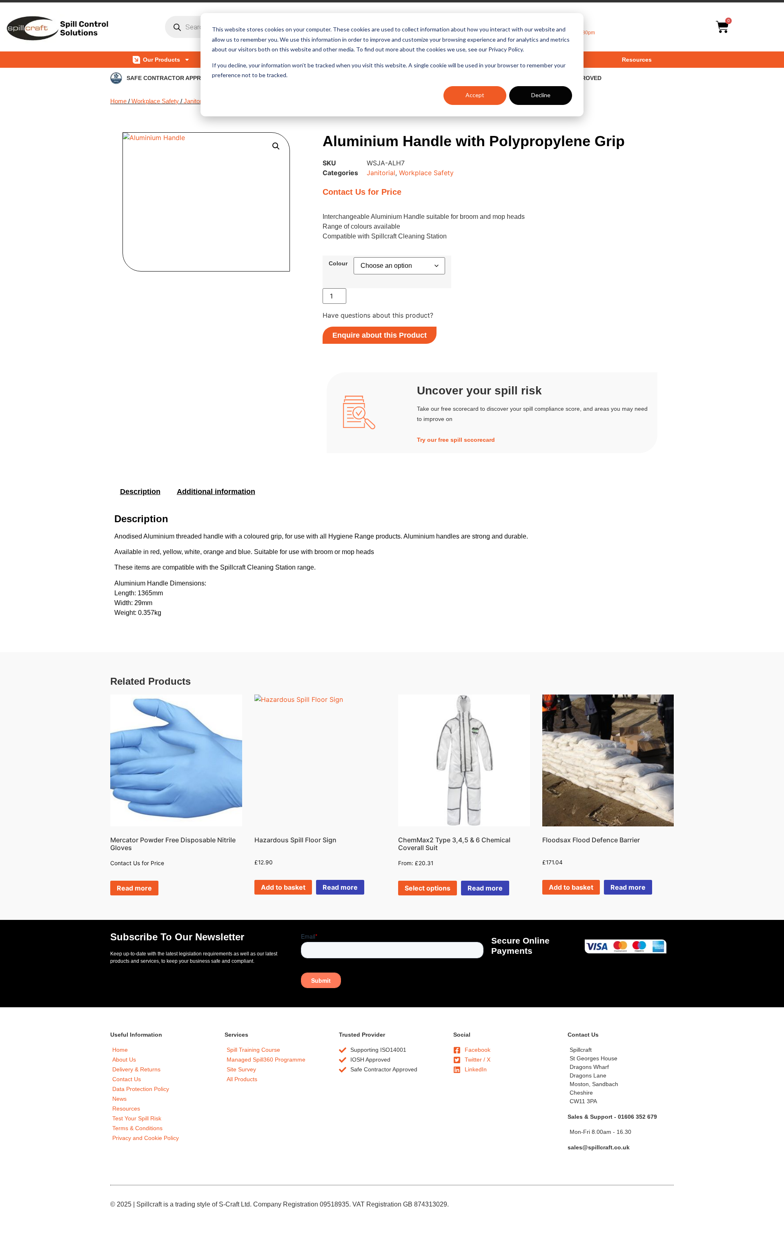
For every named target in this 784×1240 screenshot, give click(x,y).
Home (118, 101)
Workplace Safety (155, 101)
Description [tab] (140, 492)
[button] (276, 146)
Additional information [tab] (216, 492)
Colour (338, 263)
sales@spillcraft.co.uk (599, 1147)
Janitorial (195, 101)
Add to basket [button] (283, 887)
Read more (134, 888)
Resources (637, 59)
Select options (427, 888)
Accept (475, 94)
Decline (540, 94)
